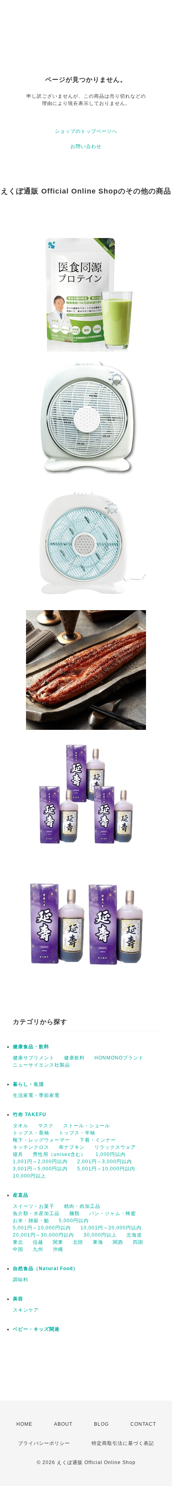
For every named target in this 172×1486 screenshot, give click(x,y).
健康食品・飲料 (31, 1046)
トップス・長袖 (31, 1133)
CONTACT (143, 1424)
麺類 (74, 1213)
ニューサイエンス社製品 (41, 1065)
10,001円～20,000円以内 (111, 1228)
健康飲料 (74, 1058)
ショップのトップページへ (86, 131)
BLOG (101, 1424)
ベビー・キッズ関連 (36, 1329)
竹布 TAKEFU (29, 1114)
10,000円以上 (29, 1176)
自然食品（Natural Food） (45, 1268)
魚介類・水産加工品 (36, 1213)
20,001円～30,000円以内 (43, 1235)
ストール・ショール (86, 1125)
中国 (18, 1249)
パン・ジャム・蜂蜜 (112, 1213)
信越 (38, 1242)
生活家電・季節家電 (36, 1095)
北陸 (78, 1242)
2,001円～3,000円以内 (104, 1161)
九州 (38, 1249)
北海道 (134, 1235)
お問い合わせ (86, 146)
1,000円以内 (111, 1154)
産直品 (20, 1195)
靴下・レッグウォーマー (41, 1140)
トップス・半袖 (77, 1133)
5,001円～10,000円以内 (106, 1169)
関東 (58, 1242)
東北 (18, 1242)
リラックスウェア (115, 1147)
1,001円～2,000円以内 (40, 1161)
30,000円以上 (100, 1235)
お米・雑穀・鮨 (31, 1220)
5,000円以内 (74, 1220)
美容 (18, 1299)
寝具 (18, 1154)
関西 (118, 1242)
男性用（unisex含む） (59, 1154)
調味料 (20, 1279)
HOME (24, 1424)
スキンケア (26, 1310)
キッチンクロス (31, 1147)
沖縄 (58, 1249)
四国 (138, 1242)
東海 (98, 1242)
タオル (20, 1125)
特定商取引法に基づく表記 (123, 1443)
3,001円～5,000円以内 (40, 1169)
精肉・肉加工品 (82, 1206)
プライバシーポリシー (44, 1443)
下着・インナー (98, 1140)
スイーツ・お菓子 (33, 1206)
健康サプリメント (33, 1058)
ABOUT (63, 1424)
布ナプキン (72, 1147)
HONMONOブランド (119, 1058)
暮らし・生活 (28, 1084)
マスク (46, 1125)
